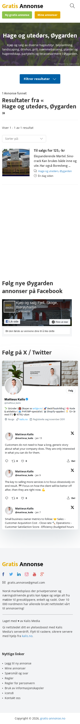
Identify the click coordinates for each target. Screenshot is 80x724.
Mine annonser (15, 668)
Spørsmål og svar (16, 673)
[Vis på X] (72, 434)
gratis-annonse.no (52, 718)
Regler (9, 678)
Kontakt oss (13, 698)
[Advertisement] (40, 231)
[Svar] (6, 461)
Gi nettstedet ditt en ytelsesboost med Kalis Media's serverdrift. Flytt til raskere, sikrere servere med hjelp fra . (37, 631)
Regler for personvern (20, 683)
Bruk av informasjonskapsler (24, 688)
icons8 (9, 693)
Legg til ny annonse (18, 663)
